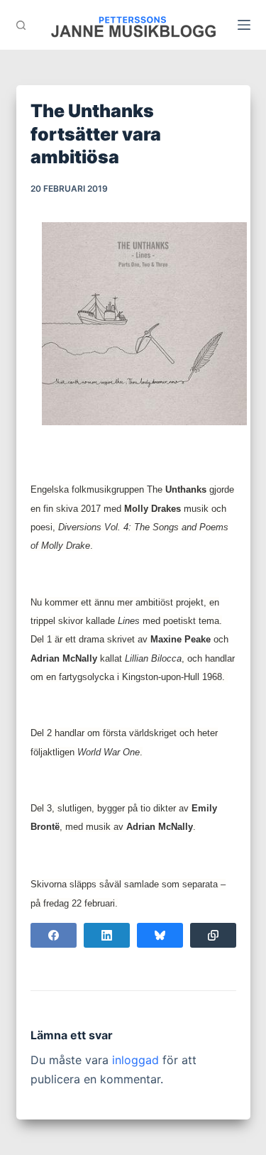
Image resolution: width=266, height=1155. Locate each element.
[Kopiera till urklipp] (213, 935)
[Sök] (21, 25)
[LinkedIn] (107, 935)
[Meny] (244, 24)
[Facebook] (54, 935)
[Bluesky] (160, 935)
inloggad (135, 1060)
